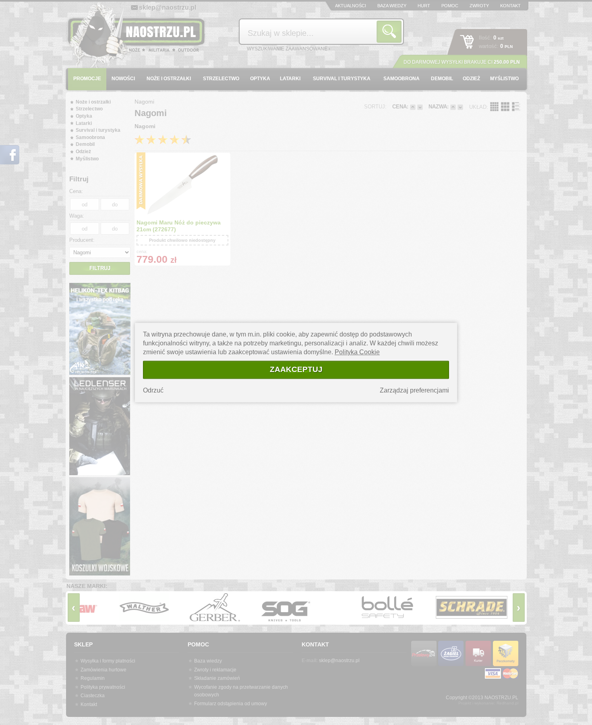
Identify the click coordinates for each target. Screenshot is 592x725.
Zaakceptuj (296, 369)
